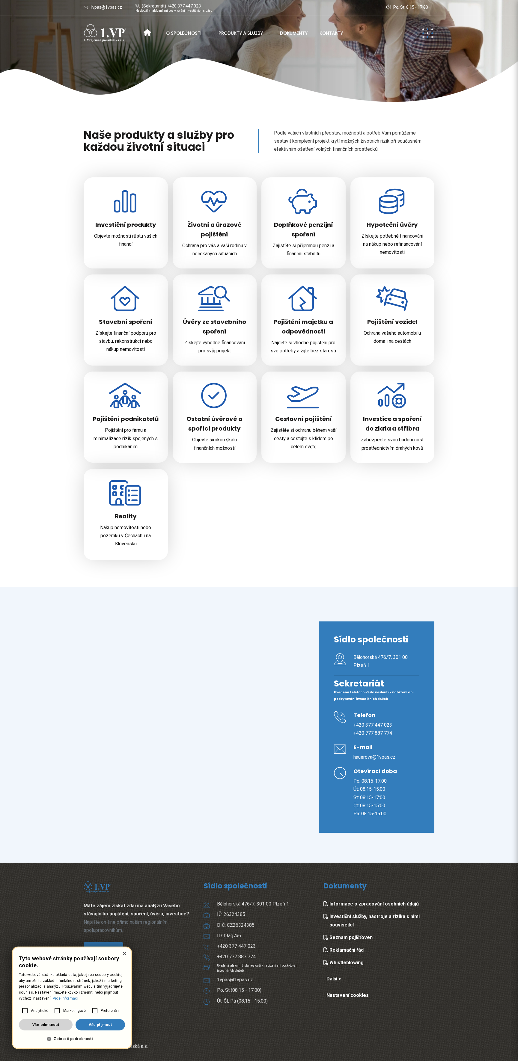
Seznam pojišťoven (350, 937)
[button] (72, 1039)
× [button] (124, 954)
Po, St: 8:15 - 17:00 (410, 7)
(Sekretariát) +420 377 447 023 (171, 6)
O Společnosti (183, 33)
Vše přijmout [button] (100, 1025)
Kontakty (331, 33)
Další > (333, 979)
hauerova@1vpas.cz (374, 757)
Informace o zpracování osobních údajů (373, 904)
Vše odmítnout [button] (45, 1025)
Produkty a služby (241, 33)
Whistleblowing (346, 962)
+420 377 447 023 (372, 725)
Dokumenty (294, 33)
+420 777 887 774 (372, 733)
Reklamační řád (346, 950)
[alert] (72, 998)
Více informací (65, 998)
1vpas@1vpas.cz (106, 7)
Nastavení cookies (347, 995)
